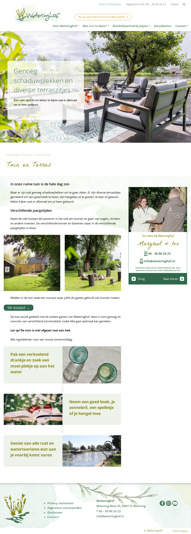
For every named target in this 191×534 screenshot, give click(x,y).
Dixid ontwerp (180, 531)
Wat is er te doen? (95, 26)
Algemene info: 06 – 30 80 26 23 (146, 4)
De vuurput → (18, 307)
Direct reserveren (110, 4)
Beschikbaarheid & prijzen (130, 26)
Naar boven (171, 279)
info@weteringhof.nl (110, 516)
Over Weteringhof (65, 26)
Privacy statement (60, 503)
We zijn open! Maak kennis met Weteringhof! (102, 16)
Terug (141, 279)
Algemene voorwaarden (64, 508)
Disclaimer (54, 512)
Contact (180, 26)
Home (174, 4)
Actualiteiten (163, 26)
